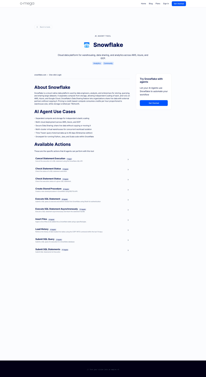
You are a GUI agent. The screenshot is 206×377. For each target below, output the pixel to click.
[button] (82, 159)
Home (143, 3)
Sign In (166, 3)
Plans (158, 3)
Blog (151, 3)
